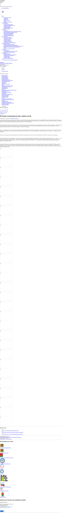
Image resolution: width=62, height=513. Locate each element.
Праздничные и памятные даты (7, 94)
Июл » (3, 113)
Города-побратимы (7, 20)
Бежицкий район (5, 76)
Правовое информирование (8, 58)
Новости (3, 69)
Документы (4, 29)
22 (5, 111)
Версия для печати (15, 118)
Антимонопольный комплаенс (9, 35)
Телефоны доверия (7, 57)
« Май (1, 113)
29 (5, 112)
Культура (3, 89)
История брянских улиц (6, 81)
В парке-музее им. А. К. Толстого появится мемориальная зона (12, 434)
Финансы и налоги (5, 101)
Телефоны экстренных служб (9, 55)
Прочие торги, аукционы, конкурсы (10, 42)
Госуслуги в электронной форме (9, 48)
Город (3, 16)
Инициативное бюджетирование (7, 80)
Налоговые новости (5, 104)
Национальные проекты (6, 79)
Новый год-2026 (4, 75)
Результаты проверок (7, 26)
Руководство (6, 23)
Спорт (3, 97)
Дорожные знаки (5, 87)
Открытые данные (7, 28)
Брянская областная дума (4, 452)
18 (0, 111)
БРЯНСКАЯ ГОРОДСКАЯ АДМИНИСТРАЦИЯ (6, 63)
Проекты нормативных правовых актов (10, 32)
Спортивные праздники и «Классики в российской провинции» (10, 437)
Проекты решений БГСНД (8, 34)
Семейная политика (5, 96)
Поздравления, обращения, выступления (10, 51)
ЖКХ (3, 84)
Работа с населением (5, 95)
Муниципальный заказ (7, 37)
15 (5, 110)
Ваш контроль (2, 482)
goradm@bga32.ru (10, 506)
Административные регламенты (9, 44)
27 (2, 112)
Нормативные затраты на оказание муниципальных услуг (13, 46)
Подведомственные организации (9, 25)
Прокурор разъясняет (5, 103)
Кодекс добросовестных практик (9, 52)
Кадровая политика (7, 27)
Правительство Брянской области (5, 447)
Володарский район (5, 77)
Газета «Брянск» (6, 50)
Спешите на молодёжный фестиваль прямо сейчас (10, 430)
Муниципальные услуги (6, 43)
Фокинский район (5, 78)
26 (1, 112)
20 (2, 111)
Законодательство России (4, 490)
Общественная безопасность (6, 92)
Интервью (3, 83)
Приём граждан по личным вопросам (10, 54)
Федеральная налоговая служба (5, 463)
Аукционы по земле (7, 39)
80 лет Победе (4, 82)
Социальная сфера (5, 71)
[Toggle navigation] (0, 14)
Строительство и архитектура (7, 98)
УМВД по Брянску (3, 497)
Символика (6, 19)
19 (1, 111)
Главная (3, 67)
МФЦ (5, 47)
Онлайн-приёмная (7, 53)
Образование (4, 91)
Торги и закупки (4, 36)
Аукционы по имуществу (8, 38)
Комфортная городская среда (6, 86)
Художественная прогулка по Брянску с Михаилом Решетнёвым (12, 432)
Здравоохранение (5, 88)
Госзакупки (2, 473)
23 (6, 111)
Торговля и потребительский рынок (8, 99)
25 (0, 112)
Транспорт (3, 100)
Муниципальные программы (8, 33)
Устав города (6, 18)
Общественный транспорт (8, 41)
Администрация (4, 22)
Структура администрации (8, 24)
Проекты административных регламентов (11, 45)
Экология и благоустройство (6, 102)
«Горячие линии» (7, 56)
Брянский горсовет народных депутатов (6, 457)
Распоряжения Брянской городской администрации (12, 31)
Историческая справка (7, 17)
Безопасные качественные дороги (7, 85)
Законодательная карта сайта (4, 507)
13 (2, 110)
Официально (4, 93)
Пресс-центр (4, 49)
